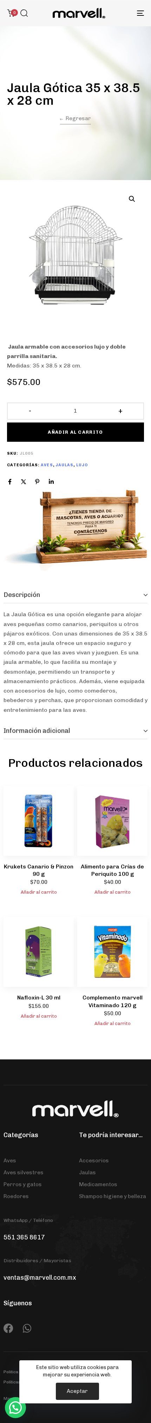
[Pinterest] (37, 481)
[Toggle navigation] (121, 13)
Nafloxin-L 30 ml (38, 997)
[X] (23, 481)
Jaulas (64, 465)
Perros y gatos (23, 1184)
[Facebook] (10, 481)
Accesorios (94, 1160)
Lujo (82, 465)
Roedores (16, 1196)
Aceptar (77, 1391)
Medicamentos (98, 1184)
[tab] (75, 595)
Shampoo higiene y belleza (112, 1196)
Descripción (22, 595)
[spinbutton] (75, 410)
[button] (24, 13)
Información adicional (37, 731)
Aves (47, 465)
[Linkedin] (51, 481)
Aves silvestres (24, 1172)
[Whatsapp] (27, 1328)
